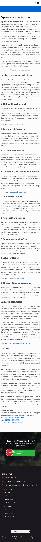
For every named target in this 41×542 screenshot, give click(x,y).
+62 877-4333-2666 (16, 417)
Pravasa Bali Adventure (17, 192)
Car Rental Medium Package (19, 343)
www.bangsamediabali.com (27, 539)
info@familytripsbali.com (14, 422)
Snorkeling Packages (16, 278)
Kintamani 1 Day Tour (16, 124)
